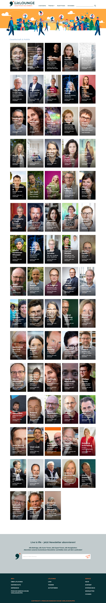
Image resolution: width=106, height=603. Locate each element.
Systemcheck (90, 588)
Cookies (88, 594)
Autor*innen (61, 5)
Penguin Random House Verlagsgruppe (20, 592)
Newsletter (89, 591)
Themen (51, 5)
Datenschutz (16, 585)
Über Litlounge (17, 581)
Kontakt (88, 585)
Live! (49, 581)
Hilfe (87, 581)
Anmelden (71, 5)
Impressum (15, 588)
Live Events (42, 5)
